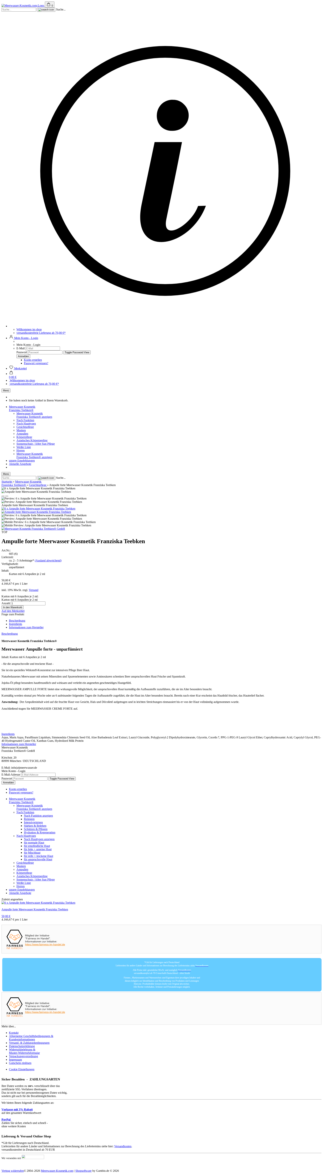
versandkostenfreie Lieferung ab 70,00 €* (41, 332)
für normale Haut (34, 842)
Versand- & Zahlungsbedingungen (29, 1042)
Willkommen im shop (29, 329)
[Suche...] (46, 10)
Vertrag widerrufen (12, 1170)
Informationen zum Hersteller (26, 627)
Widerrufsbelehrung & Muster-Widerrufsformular (24, 1051)
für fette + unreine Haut (38, 849)
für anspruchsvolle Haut (38, 859)
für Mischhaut (32, 852)
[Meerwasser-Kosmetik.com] (23, 5)
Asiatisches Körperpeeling (31, 440)
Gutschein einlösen (20, 1063)
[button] (23, 338)
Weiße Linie (23, 447)
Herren (20, 450)
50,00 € (5, 916)
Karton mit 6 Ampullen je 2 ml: (19, 596)
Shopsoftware (83, 1170)
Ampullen (22, 433)
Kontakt (14, 1032)
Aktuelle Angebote (20, 463)
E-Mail (20, 348)
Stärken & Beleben (35, 825)
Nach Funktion (25, 420)
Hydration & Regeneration (39, 832)
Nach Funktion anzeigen (38, 815)
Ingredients (15, 624)
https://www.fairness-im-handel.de (45, 944)
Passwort (21, 352)
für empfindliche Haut (37, 845)
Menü (6, 390)
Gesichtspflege (25, 427)
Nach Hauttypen (26, 423)
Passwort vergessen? (36, 363)
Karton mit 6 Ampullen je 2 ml (19, 599)
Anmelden (8, 782)
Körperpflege (24, 437)
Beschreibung (17, 620)
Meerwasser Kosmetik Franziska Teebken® (22, 408)
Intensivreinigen (33, 822)
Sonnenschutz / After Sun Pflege (35, 443)
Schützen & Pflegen (35, 829)
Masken (21, 430)
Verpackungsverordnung (23, 1056)
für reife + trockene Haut (38, 856)
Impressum (15, 1059)
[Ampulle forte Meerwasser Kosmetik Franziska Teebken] (36, 511)
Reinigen (29, 819)
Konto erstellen (33, 359)
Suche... (61, 9)
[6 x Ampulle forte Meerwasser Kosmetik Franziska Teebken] (38, 508)
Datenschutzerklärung (22, 1046)
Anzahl (5, 603)
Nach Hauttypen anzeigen (39, 839)
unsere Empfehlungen (22, 460)
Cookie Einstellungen (21, 1069)
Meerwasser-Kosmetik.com (57, 1170)
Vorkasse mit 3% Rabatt (17, 1109)
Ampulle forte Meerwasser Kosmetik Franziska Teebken (34, 909)
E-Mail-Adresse (10, 774)
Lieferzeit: (7, 557)
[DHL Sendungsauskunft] (33, 1158)
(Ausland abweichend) (48, 560)
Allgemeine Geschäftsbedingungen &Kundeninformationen (31, 1037)
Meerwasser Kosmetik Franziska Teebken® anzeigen (34, 415)
